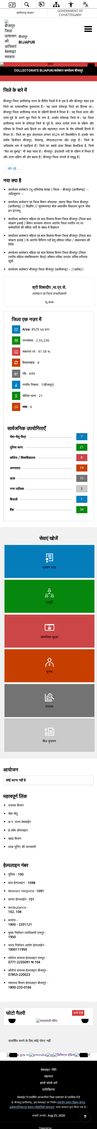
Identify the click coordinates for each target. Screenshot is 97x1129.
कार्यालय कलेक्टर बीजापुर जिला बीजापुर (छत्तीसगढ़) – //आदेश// (46, 269)
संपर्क (51, 302)
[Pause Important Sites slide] (85, 1057)
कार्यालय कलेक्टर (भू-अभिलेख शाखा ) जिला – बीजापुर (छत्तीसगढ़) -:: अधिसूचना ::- (48, 191)
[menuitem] (12, 4)
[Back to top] (85, 1117)
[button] (5, 70)
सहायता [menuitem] (48, 1076)
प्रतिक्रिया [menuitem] (48, 1089)
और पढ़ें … (14, 168)
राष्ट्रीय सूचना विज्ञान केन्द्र (71, 1103)
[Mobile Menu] (88, 29)
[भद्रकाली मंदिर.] (47, 1021)
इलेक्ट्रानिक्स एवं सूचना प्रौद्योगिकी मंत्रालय (32, 1107)
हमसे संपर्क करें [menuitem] (48, 1083)
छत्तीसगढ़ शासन (25, 13)
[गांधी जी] (49, 1055)
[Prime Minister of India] (37, 1055)
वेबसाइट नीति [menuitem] (49, 1069)
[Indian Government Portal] (18, 1055)
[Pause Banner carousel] (91, 66)
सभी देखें (78, 1013)
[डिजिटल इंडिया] (64, 1055)
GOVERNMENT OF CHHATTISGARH (70, 13)
